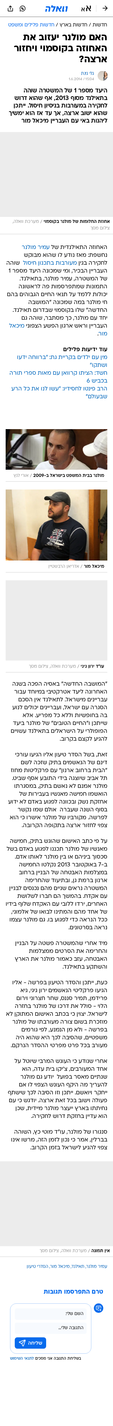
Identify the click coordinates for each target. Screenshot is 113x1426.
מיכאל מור (60, 1267)
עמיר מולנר (36, 248)
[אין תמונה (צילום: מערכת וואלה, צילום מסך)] (56, 1209)
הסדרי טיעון (37, 1267)
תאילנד (78, 1267)
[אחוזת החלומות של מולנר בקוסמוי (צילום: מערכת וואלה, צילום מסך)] (56, 183)
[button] (86, 8)
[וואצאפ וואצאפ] (22, 8)
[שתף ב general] (10, 8)
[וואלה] (56, 8)
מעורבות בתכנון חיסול (50, 263)
